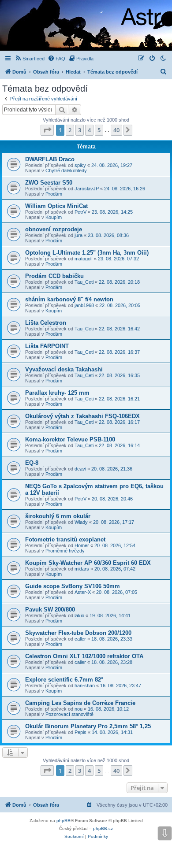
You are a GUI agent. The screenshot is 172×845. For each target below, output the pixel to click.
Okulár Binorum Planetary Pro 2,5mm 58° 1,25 (88, 726)
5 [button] (99, 130)
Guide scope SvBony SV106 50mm (72, 586)
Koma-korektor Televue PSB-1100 (70, 439)
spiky (80, 165)
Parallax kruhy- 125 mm (57, 392)
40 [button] (116, 130)
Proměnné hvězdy (65, 550)
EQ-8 (31, 463)
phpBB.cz (103, 828)
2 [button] (69, 130)
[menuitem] (30, 58)
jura (78, 235)
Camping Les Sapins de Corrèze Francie (80, 703)
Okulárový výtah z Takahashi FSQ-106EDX (82, 416)
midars (82, 568)
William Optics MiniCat (56, 206)
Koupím (53, 217)
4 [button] (89, 130)
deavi (80, 468)
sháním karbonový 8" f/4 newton (69, 299)
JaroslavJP (87, 188)
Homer (82, 545)
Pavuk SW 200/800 (50, 609)
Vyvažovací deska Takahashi (64, 369)
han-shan (85, 685)
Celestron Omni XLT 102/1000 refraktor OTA (84, 656)
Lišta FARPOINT (47, 346)
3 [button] (79, 130)
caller (80, 638)
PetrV (80, 212)
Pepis (80, 732)
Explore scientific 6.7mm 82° (64, 679)
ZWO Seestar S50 (48, 182)
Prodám (53, 193)
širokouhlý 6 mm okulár (57, 516)
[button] (47, 130)
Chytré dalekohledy (66, 170)
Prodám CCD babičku (54, 276)
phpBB (63, 820)
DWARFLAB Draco (50, 159)
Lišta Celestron (45, 322)
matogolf (84, 258)
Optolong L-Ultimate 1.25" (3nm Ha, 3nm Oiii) (87, 252)
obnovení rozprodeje (53, 229)
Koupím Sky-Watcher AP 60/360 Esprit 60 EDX (88, 563)
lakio (79, 615)
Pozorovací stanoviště (69, 714)
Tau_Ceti (84, 282)
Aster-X (83, 592)
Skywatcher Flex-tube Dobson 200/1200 (78, 633)
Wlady (81, 522)
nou (78, 709)
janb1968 (84, 305)
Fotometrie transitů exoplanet (65, 539)
